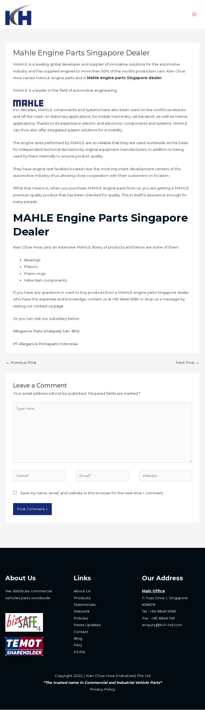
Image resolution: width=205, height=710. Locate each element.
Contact (81, 632)
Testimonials (85, 604)
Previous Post (21, 362)
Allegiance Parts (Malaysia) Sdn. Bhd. (46, 331)
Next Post (187, 362)
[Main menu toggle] (194, 14)
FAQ (78, 645)
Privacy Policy (102, 689)
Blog (78, 638)
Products (82, 598)
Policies (81, 618)
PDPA (79, 652)
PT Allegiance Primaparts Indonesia (45, 344)
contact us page (48, 306)
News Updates (87, 625)
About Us (82, 591)
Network (82, 611)
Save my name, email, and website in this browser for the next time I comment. (92, 493)
